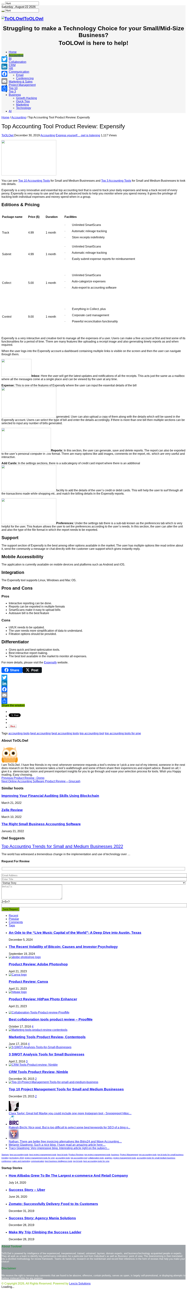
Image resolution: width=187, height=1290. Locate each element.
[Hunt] (2, 4)
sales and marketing (21, 1161)
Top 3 (12, 91)
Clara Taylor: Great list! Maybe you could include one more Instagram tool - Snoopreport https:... (70, 1113)
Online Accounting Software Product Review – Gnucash (40, 781)
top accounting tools (148, 1154)
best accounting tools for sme (96, 1161)
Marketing (22, 104)
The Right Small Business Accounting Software (41, 824)
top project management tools (97, 1154)
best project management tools (42, 1154)
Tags (12, 925)
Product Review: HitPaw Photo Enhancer (43, 999)
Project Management (22, 84)
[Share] (93, 701)
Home (13, 52)
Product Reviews (76, 1154)
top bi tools (78, 1161)
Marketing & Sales (21, 81)
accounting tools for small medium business (156, 1158)
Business (15, 94)
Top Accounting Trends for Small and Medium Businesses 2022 (62, 846)
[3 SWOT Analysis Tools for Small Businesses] (40, 1047)
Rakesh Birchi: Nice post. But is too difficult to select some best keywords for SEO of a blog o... (69, 1127)
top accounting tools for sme (123, 733)
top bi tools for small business (170, 1154)
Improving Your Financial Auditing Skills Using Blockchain (50, 796)
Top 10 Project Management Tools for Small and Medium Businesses (66, 1089)
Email (20, 75)
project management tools (124, 1158)
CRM (12, 65)
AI (10, 111)
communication (37, 1161)
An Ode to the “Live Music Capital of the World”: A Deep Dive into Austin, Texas (75, 933)
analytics (108, 1158)
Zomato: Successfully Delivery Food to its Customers (53, 1204)
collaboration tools (96, 1158)
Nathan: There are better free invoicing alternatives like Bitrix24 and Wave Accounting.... (65, 1141)
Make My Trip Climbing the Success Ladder (45, 1232)
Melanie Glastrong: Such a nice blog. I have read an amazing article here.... (57, 1144)
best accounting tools (65, 733)
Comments (16, 922)
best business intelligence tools (58, 1161)
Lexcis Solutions (80, 1283)
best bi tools (62, 1154)
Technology (23, 107)
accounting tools (19, 733)
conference (6, 1161)
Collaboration (17, 61)
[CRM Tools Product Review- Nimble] (33, 1064)
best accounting (40, 733)
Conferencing (25, 78)
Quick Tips (23, 101)
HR (11, 68)
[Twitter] (93, 677)
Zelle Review (12, 810)
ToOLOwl (7, 135)
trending (5, 1158)
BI (10, 58)
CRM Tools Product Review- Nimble (38, 1072)
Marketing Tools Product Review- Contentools (47, 1037)
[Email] (93, 695)
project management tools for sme (40, 1158)
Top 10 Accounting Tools (34, 180)
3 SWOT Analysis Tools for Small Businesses (46, 1054)
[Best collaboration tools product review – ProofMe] (39, 1012)
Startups (5, 1154)
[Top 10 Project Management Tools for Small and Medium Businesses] (53, 1082)
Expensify (50, 662)
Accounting (16, 55)
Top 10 (13, 88)
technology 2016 (16, 1158)
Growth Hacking (26, 98)
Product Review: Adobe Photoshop (38, 964)
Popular (14, 918)
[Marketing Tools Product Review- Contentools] (38, 1029)
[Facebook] (93, 689)
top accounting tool (92, 733)
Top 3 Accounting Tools (116, 180)
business (115, 1154)
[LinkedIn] (93, 683)
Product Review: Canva (28, 981)
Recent (13, 915)
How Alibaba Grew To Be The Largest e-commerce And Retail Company (68, 1175)
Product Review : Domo (22, 778)
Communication (19, 71)
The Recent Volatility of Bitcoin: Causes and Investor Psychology (63, 947)
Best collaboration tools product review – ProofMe (51, 1019)
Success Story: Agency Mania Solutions (42, 1218)
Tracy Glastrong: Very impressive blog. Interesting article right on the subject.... (59, 1148)
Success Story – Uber (27, 1190)
